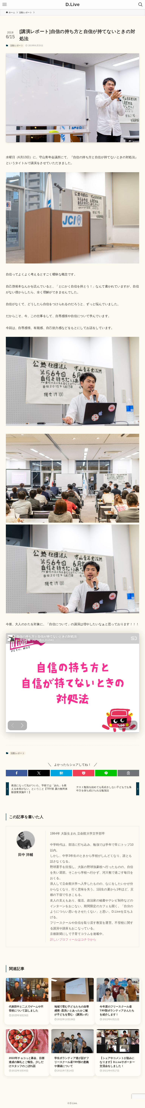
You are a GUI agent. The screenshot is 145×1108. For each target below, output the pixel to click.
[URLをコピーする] (128, 773)
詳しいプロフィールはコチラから (73, 939)
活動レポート (16, 45)
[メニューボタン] (4, 4)
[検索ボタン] (140, 4)
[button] (16, 773)
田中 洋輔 (25, 855)
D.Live (72, 4)
